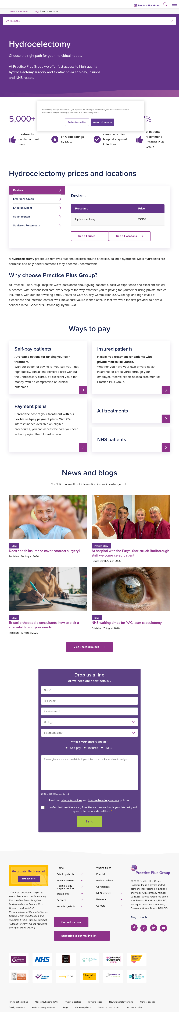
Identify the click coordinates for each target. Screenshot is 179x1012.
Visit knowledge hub (86, 647)
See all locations (126, 236)
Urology (35, 11)
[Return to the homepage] (147, 5)
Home (12, 11)
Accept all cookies (102, 122)
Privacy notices (95, 1001)
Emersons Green (23, 199)
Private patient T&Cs (18, 1001)
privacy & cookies (71, 800)
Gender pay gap (147, 1001)
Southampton (21, 217)
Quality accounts (17, 1007)
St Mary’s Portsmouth (26, 225)
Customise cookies (77, 122)
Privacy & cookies (73, 1001)
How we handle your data (121, 1001)
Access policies (134, 1007)
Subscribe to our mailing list (78, 936)
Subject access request (109, 1007)
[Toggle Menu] (174, 4)
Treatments (23, 11)
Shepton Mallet (22, 208)
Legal (65, 1007)
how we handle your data (103, 800)
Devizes (18, 190)
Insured (93, 748)
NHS (109, 748)
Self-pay (75, 748)
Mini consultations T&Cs (46, 1001)
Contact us (68, 922)
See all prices (89, 237)
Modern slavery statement (44, 1007)
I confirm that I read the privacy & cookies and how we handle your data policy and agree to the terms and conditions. (92, 809)
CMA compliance (83, 1007)
